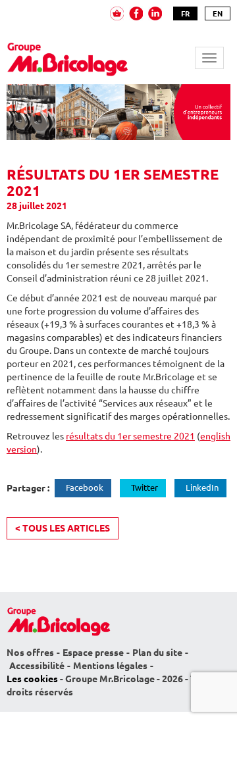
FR (185, 13)
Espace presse (93, 652)
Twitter (144, 487)
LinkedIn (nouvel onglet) (155, 13)
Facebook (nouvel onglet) (136, 13)
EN (218, 13)
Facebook (84, 487)
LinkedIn (202, 487)
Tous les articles (62, 528)
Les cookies (32, 679)
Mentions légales (110, 665)
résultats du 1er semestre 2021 (130, 436)
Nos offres (30, 652)
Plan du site (157, 652)
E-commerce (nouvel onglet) (117, 13)
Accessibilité (37, 665)
